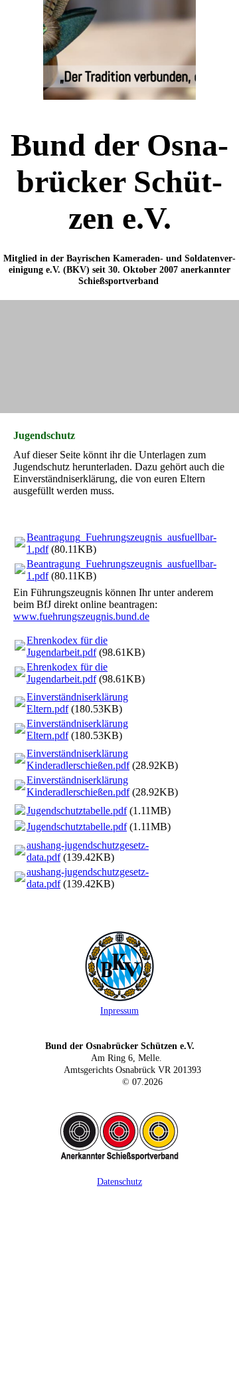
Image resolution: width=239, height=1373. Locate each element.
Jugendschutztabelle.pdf (77, 810)
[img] (119, 50)
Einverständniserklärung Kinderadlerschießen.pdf (78, 759)
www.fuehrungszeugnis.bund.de (81, 616)
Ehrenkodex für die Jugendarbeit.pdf (67, 646)
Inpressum (119, 1011)
